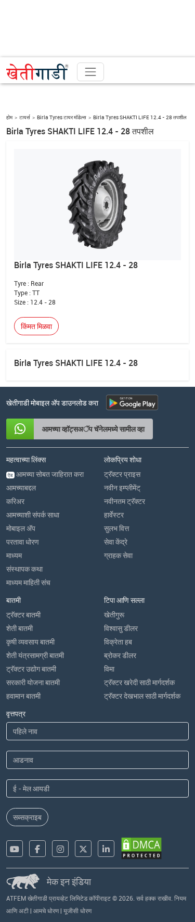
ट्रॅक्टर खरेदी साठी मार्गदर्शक (139, 682)
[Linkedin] (106, 848)
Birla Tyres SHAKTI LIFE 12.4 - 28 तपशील (140, 117)
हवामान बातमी (23, 696)
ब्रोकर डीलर (120, 655)
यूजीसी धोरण (77, 910)
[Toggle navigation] (90, 71)
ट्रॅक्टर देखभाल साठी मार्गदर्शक (142, 696)
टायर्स (24, 117)
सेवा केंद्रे (115, 542)
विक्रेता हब (118, 642)
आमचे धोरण (46, 910)
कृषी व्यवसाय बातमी (30, 642)
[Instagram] (60, 848)
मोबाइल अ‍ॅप (20, 528)
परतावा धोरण (22, 542)
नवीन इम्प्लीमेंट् (122, 487)
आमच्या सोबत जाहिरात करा (46, 474)
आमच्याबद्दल (21, 487)
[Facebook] (37, 848)
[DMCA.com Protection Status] (141, 848)
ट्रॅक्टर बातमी (23, 615)
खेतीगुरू (114, 615)
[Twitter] (83, 848)
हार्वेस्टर (114, 515)
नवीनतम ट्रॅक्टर (124, 501)
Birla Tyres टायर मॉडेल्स (61, 117)
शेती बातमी (19, 628)
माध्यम (14, 555)
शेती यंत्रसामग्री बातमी (35, 655)
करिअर (15, 501)
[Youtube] (14, 848)
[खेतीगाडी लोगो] (37, 71)
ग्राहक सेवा (118, 555)
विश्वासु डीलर (121, 628)
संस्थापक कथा (24, 569)
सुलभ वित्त (116, 528)
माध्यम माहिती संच (28, 582)
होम (9, 117)
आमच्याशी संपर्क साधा (32, 515)
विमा (109, 669)
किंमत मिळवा (36, 326)
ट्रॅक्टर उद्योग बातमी (31, 669)
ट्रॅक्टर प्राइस (122, 474)
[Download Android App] (132, 402)
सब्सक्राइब (27, 817)
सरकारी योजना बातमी (33, 682)
